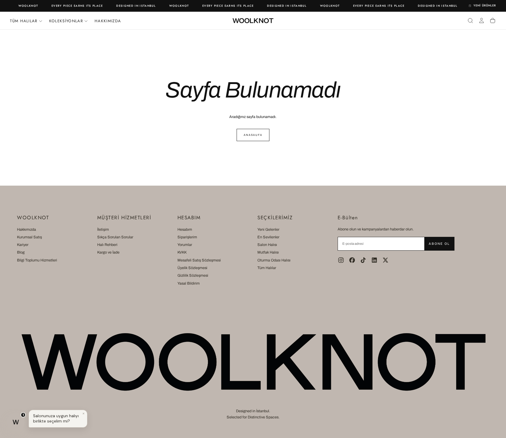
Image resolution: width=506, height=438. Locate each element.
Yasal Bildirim (188, 283)
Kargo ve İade (108, 252)
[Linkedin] (374, 260)
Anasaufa (253, 135)
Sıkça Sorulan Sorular (115, 237)
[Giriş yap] (481, 20)
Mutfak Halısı (268, 252)
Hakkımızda (108, 21)
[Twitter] (385, 260)
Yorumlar (184, 245)
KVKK (182, 252)
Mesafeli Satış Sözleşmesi (199, 260)
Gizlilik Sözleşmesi (192, 275)
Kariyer (22, 245)
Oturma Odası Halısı (273, 260)
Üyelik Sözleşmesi (192, 268)
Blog (21, 252)
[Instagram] (341, 260)
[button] (470, 20)
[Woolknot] (253, 361)
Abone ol (439, 244)
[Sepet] (492, 20)
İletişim (103, 229)
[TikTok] (363, 260)
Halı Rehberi (107, 245)
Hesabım (184, 229)
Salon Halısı (267, 245)
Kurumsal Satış (29, 237)
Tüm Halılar (266, 268)
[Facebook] (352, 260)
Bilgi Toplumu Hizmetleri (37, 260)
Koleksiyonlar (66, 21)
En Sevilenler (268, 237)
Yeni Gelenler (268, 229)
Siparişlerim (187, 237)
